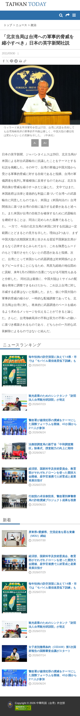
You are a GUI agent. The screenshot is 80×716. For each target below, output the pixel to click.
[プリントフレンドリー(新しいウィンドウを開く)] (20, 61)
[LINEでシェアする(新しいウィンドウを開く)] (11, 61)
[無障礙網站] (23, 707)
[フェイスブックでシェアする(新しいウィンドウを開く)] (3, 61)
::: (4, 1)
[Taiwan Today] (25, 5)
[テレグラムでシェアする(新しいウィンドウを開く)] (16, 61)
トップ (8, 25)
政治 (33, 25)
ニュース (21, 25)
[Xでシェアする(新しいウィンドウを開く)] (7, 61)
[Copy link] (25, 61)
